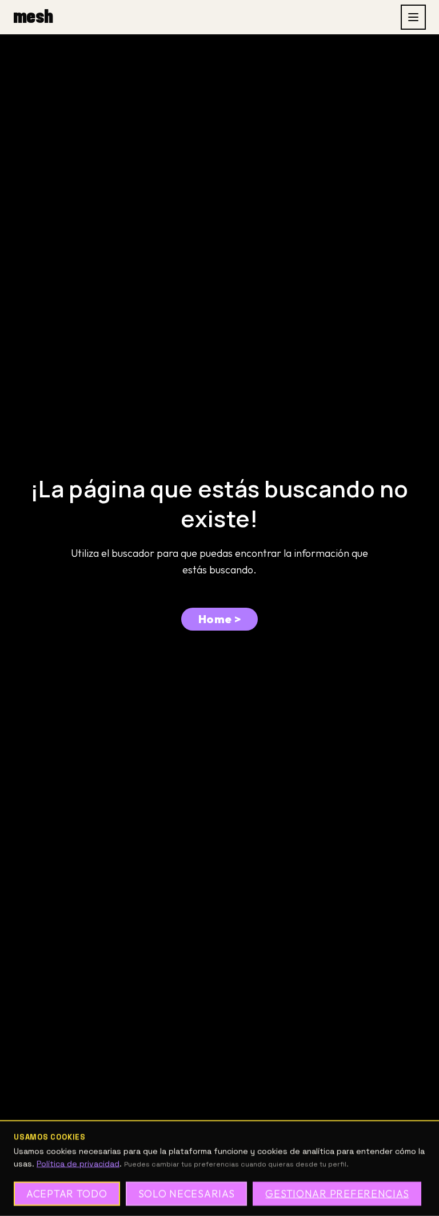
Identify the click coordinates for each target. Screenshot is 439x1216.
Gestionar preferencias (337, 1193)
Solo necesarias (186, 1193)
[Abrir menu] (413, 17)
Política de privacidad (78, 1163)
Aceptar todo (66, 1193)
